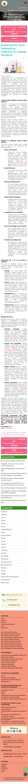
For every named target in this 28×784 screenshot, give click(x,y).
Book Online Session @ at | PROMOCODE (14, 30)
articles (3, 523)
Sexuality (3, 568)
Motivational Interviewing (9, 660)
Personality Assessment (8, 678)
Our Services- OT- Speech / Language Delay (13, 723)
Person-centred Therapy (8, 666)
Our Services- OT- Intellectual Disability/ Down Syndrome (13, 718)
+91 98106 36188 (11, 600)
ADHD (2, 693)
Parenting (4, 550)
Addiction (4, 514)
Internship (4, 764)
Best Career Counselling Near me (11, 641)
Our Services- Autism (7, 690)
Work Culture (5, 582)
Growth (3, 538)
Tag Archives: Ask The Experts (10, 576)
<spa (10, 426)
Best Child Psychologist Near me (11, 643)
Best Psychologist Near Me (9, 632)
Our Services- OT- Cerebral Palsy (11, 714)
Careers (3, 766)
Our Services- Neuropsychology (10, 679)
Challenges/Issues (6, 529)
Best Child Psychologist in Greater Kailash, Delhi (13, 501)
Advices (3, 520)
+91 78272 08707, (8, 756)
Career (3, 526)
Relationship (4, 559)
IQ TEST (3, 676)
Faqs (2, 771)
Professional (4, 556)
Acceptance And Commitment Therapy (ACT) (13, 655)
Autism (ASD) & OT (6, 709)
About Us (4, 620)
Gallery (3, 770)
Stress (25, 113)
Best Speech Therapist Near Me (10, 639)
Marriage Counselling (7, 664)
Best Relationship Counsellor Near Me (12, 648)
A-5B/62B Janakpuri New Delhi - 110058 (14, 754)
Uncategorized (5, 579)
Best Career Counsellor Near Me (11, 634)
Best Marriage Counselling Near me (11, 644)
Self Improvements (6, 565)
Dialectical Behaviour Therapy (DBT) (12, 668)
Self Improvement (6, 562)
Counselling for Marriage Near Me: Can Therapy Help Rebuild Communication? (12, 484)
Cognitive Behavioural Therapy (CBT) (12, 659)
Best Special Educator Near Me (10, 635)
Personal (3, 553)
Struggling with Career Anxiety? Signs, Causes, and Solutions (12, 464)
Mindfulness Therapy (7, 657)
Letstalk (3, 544)
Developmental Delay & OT (9, 707)
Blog (2, 626)
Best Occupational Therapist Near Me (12, 637)
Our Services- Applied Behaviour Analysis (13, 699)
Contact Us (14, 605)
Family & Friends (6, 535)
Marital (3, 547)
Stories (3, 570)
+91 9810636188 (23, 8)
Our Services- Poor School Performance (13, 695)
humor (3, 541)
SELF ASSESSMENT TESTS (14, 39)
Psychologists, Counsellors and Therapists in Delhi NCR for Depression (14, 491)
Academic (4, 511)
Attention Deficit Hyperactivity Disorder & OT (13, 712)
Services (3, 622)
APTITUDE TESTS (5, 681)
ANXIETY (3, 692)
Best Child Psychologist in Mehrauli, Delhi (13, 461)
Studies (3, 573)
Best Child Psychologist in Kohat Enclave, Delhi (13, 469)
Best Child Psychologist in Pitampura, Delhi (13, 488)
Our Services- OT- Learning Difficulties (12, 721)
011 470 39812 (17, 747)
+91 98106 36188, (7, 747)
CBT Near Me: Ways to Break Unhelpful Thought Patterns (12, 479)
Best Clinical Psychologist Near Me (11, 646)
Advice (3, 517)
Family (3, 532)
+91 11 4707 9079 (18, 756)
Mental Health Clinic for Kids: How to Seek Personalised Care (13, 496)
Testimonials (5, 768)
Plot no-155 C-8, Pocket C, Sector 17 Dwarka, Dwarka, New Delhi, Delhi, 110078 (13, 742)
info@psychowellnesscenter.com (18, 10)
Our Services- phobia (7, 716)
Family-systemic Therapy (8, 662)
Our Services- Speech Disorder (10, 697)
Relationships (8, 301)
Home (2, 619)
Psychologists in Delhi (8, 624)
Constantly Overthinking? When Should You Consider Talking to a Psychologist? (14, 474)
